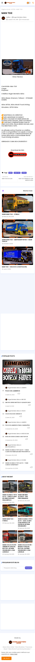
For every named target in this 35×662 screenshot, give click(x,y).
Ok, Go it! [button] (6, 658)
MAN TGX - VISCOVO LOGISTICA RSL (14, 267)
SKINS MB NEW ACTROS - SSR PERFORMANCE (23, 496)
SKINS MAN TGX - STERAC (10, 214)
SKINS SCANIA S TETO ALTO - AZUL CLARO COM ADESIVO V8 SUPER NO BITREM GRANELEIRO (25, 522)
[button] (33, 3)
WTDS (13, 9)
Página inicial (5, 9)
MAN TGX (17, 173)
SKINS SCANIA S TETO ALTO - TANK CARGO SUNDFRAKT (16, 464)
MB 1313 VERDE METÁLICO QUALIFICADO (18, 402)
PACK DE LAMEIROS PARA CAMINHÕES (17, 425)
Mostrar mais (27, 191)
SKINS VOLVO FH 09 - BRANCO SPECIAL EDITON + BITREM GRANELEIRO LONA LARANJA (25, 548)
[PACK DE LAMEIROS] (17, 372)
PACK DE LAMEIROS (12, 391)
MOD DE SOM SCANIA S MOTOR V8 (16, 437)
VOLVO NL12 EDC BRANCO (13, 414)
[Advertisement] (17, 40)
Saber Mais (13, 654)
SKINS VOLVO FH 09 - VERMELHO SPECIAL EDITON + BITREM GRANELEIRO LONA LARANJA (9, 548)
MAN (10, 173)
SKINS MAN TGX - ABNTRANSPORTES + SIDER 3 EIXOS (17, 240)
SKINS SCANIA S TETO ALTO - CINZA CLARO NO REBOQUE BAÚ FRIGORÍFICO (17, 451)
